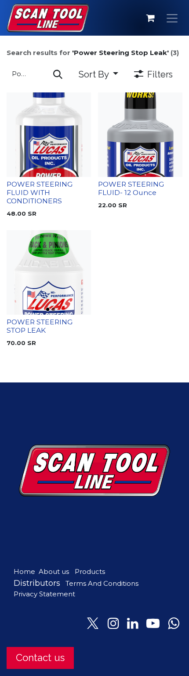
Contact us (40, 657)
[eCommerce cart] (151, 18)
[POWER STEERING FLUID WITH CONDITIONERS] (49, 134)
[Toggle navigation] (172, 18)
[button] (98, 74)
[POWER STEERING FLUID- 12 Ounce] (140, 134)
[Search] (58, 74)
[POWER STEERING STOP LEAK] (49, 272)
